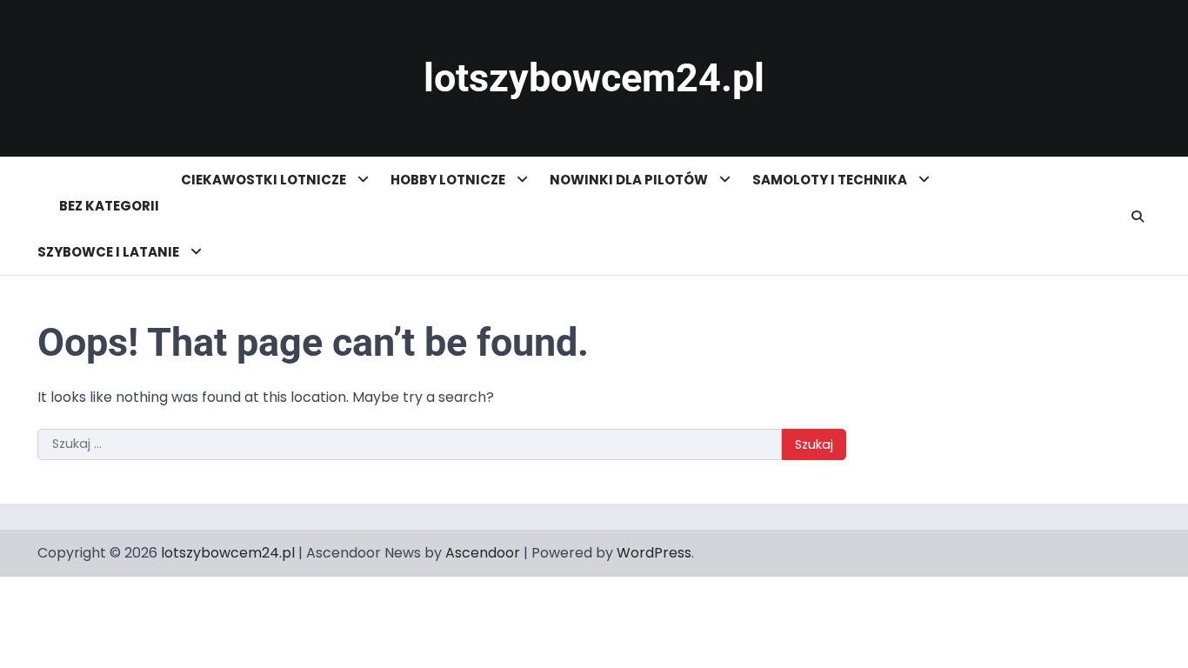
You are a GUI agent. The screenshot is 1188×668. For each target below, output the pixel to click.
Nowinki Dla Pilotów (630, 179)
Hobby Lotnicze (449, 179)
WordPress (654, 553)
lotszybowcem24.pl (594, 78)
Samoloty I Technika (831, 179)
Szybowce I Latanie (109, 252)
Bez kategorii (109, 206)
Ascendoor (482, 553)
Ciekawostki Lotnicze (265, 179)
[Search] (1138, 217)
